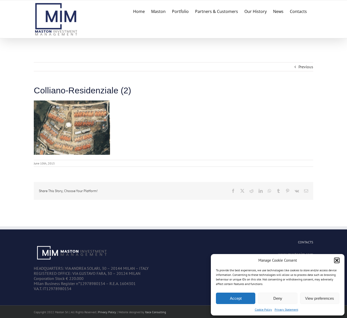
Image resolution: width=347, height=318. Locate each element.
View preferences (319, 298)
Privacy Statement (286, 309)
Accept (236, 298)
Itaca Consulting (155, 312)
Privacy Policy (107, 312)
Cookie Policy (263, 309)
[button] (336, 260)
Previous (305, 66)
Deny (277, 298)
